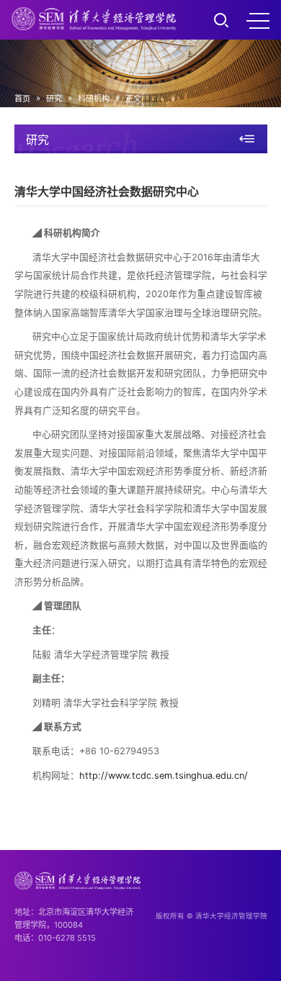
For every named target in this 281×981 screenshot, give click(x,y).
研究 (54, 99)
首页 (22, 99)
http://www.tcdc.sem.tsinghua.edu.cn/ (163, 775)
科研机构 (94, 99)
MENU (257, 20)
